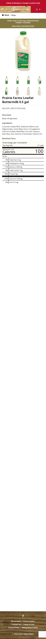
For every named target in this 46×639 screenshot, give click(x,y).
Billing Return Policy (30, 628)
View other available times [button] (23, 26)
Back (6, 15)
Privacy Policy (13, 628)
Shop (13, 15)
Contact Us (16, 624)
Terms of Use (28, 624)
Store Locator (29, 621)
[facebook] (23, 615)
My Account (16, 621)
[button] (6, 80)
